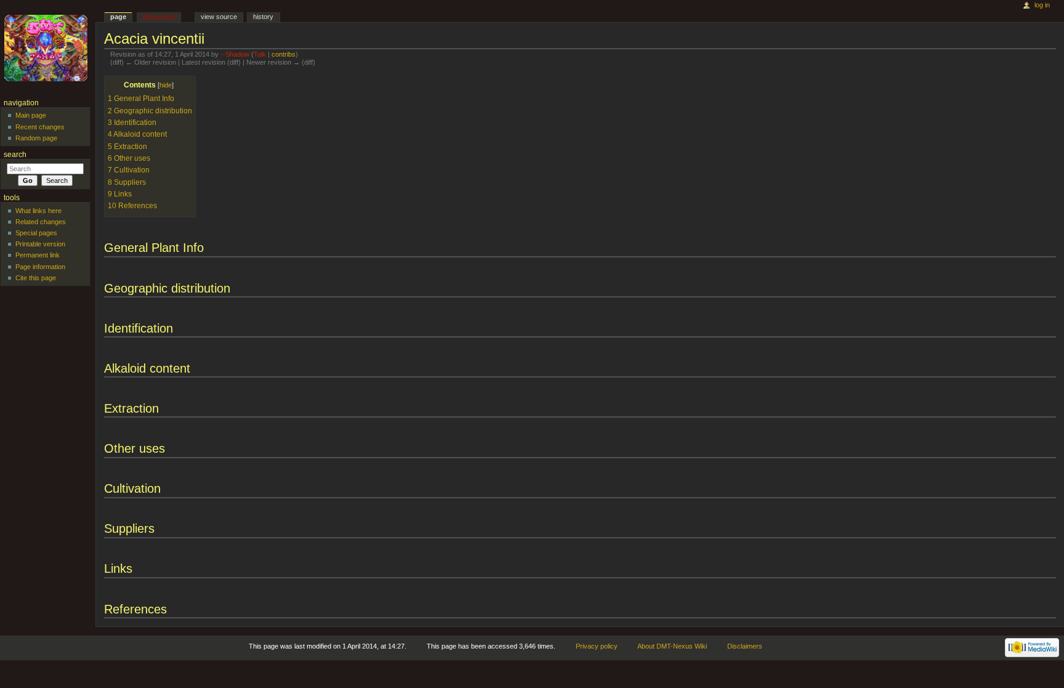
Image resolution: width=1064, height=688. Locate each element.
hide (165, 85)
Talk (260, 54)
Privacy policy (597, 646)
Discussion (159, 16)
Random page (36, 138)
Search (15, 154)
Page (118, 16)
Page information (40, 266)
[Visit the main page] (47, 47)
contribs (284, 54)
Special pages (36, 233)
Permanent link (37, 255)
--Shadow (234, 54)
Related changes (40, 221)
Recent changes (40, 127)
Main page (30, 115)
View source (219, 16)
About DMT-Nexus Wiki (672, 646)
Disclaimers (744, 646)
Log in (1042, 5)
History (263, 16)
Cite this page (35, 277)
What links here (38, 210)
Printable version (40, 244)
